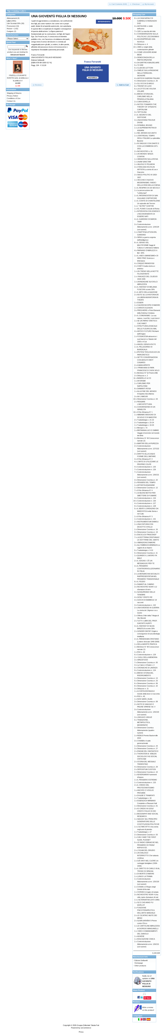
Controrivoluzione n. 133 (146, 782)
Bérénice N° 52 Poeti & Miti (147, 373)
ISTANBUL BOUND (144, 125)
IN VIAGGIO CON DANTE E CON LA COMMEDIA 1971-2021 (148, 146)
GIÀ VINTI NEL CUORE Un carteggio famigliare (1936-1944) (147, 863)
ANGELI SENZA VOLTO (146, 344)
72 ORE (140, 65)
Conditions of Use (13, 98)
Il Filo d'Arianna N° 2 (145, 459)
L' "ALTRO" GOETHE (145, 206)
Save (149, 998)
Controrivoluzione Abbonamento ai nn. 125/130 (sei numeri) (148, 712)
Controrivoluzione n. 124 (146, 670)
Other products (140, 966)
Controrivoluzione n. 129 (146, 655)
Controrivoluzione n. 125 (146, 467)
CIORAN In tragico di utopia (147, 892)
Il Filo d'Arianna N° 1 (145, 412)
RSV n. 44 (141, 652)
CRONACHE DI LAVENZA (147, 668)
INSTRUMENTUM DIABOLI (148, 522)
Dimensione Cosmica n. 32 (147, 686)
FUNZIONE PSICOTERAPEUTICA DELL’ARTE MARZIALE (146, 910)
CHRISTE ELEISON (145, 308)
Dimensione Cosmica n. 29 (147, 767)
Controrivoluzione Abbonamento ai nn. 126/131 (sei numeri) (148, 474)
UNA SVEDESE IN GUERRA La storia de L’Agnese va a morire (148, 610)
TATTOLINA (141, 112)
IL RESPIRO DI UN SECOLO (148, 188)
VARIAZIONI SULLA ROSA (147, 159)
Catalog (15, 11)
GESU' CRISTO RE (144, 597)
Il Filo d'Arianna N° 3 (145, 516)
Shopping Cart (139, 14)
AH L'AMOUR (142, 396)
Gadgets (10, 31)
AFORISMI (141, 381)
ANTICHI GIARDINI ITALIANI (148, 78)
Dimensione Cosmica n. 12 (147, 488)
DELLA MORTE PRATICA (147, 644)
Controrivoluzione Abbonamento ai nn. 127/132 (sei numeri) (148, 448)
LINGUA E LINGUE (144, 717)
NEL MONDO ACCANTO (147, 133)
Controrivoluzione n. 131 (146, 519)
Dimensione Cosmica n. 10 (147, 772)
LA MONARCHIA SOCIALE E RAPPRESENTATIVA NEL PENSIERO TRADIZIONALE (148, 576)
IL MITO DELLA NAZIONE (147, 292)
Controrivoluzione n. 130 (146, 501)
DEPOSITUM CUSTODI (146, 769)
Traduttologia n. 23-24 (145, 422)
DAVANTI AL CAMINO (145, 584)
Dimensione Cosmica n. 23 (147, 681)
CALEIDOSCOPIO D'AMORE (148, 305)
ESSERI (140, 302)
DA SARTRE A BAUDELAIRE (148, 63)
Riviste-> (10, 29)
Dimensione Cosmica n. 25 (147, 81)
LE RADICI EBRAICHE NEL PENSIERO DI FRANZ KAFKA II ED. (148, 845)
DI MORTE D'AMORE (145, 874)
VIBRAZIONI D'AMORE (146, 542)
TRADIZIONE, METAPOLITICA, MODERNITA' (143, 722)
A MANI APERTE (143, 365)
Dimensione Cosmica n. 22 (147, 480)
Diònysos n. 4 (142, 44)
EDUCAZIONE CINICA (146, 939)
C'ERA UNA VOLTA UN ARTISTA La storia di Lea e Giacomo (147, 169)
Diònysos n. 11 (143, 689)
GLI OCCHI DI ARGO (145, 83)
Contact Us (11, 101)
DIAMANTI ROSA (144, 388)
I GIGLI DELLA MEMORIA (147, 657)
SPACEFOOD (142, 660)
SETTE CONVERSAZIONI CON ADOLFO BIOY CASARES (147, 359)
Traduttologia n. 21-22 (145, 420)
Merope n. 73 (142, 428)
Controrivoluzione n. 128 (146, 506)
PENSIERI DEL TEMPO (146, 482)
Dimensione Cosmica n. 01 (147, 806)
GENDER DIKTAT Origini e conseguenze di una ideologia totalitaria (148, 633)
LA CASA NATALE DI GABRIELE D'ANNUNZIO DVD (147, 20)
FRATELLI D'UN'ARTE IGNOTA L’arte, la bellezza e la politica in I (17, 78)
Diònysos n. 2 (142, 376)
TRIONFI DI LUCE (144, 86)
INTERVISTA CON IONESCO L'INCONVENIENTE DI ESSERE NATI (148, 213)
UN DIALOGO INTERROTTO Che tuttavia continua (147, 855)
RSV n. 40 (141, 696)
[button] (118, 4)
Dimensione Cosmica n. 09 (147, 701)
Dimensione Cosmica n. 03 (147, 835)
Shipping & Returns (14, 93)
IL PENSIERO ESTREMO (147, 780)
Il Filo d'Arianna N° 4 (145, 490)
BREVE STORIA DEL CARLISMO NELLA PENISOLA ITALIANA (145, 96)
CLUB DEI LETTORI (145, 68)
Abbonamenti (12, 18)
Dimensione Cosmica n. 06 (147, 683)
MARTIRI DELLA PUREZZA (148, 443)
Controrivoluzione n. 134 (146, 498)
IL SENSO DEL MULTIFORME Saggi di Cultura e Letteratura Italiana (148, 245)
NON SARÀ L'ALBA (144, 699)
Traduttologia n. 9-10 (145, 550)
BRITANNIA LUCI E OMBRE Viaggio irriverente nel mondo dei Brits (148, 432)
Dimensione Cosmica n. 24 (147, 746)
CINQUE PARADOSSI (145, 263)
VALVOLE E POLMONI (146, 164)
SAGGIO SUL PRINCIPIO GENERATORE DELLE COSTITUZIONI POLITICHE (148, 821)
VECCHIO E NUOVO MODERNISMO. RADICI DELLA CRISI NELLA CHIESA (148, 182)
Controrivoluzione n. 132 (146, 605)
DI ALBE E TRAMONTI (146, 795)
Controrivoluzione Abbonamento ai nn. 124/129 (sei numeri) (148, 226)
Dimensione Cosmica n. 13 (147, 678)
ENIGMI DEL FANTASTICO (147, 751)
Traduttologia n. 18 (144, 798)
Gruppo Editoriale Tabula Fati (88, 1025)
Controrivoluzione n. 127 (146, 503)
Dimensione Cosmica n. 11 (147, 553)
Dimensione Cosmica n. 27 (147, 748)
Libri (23, 11)
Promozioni (11, 26)
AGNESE (140, 936)
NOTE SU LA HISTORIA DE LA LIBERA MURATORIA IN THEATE (148, 297)
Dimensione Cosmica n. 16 (147, 529)
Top (8, 11)
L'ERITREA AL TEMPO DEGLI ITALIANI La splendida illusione (148, 138)
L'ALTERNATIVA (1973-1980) (148, 900)
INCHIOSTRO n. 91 (145, 151)
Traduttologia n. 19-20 (145, 425)
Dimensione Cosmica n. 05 (147, 662)
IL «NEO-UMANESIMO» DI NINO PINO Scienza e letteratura (147, 258)
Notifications (138, 972)
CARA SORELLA (143, 102)
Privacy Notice (12, 96)
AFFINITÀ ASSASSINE (146, 485)
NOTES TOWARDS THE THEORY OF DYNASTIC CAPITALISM (147, 106)
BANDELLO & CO (144, 378)
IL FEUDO (141, 581)
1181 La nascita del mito (146, 31)
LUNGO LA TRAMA (144, 876)
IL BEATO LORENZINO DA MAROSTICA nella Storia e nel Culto (147, 511)
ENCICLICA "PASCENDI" (146, 535)
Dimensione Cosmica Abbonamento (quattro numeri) (145, 730)
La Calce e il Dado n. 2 (145, 665)
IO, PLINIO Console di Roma (148, 209)
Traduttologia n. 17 (144, 832)
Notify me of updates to (148, 981)
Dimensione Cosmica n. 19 (147, 532)
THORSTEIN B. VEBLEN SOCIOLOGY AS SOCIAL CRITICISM (147, 756)
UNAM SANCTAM (144, 162)
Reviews (136, 1002)
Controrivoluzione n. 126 (146, 469)
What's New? (11, 58)
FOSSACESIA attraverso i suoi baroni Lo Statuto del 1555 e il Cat (147, 339)
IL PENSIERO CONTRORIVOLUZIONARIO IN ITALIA (148, 568)
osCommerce (86, 1028)
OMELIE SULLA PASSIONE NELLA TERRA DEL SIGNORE (147, 73)
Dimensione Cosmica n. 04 (147, 399)
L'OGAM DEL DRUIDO (146, 850)
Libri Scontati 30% (14, 23)
